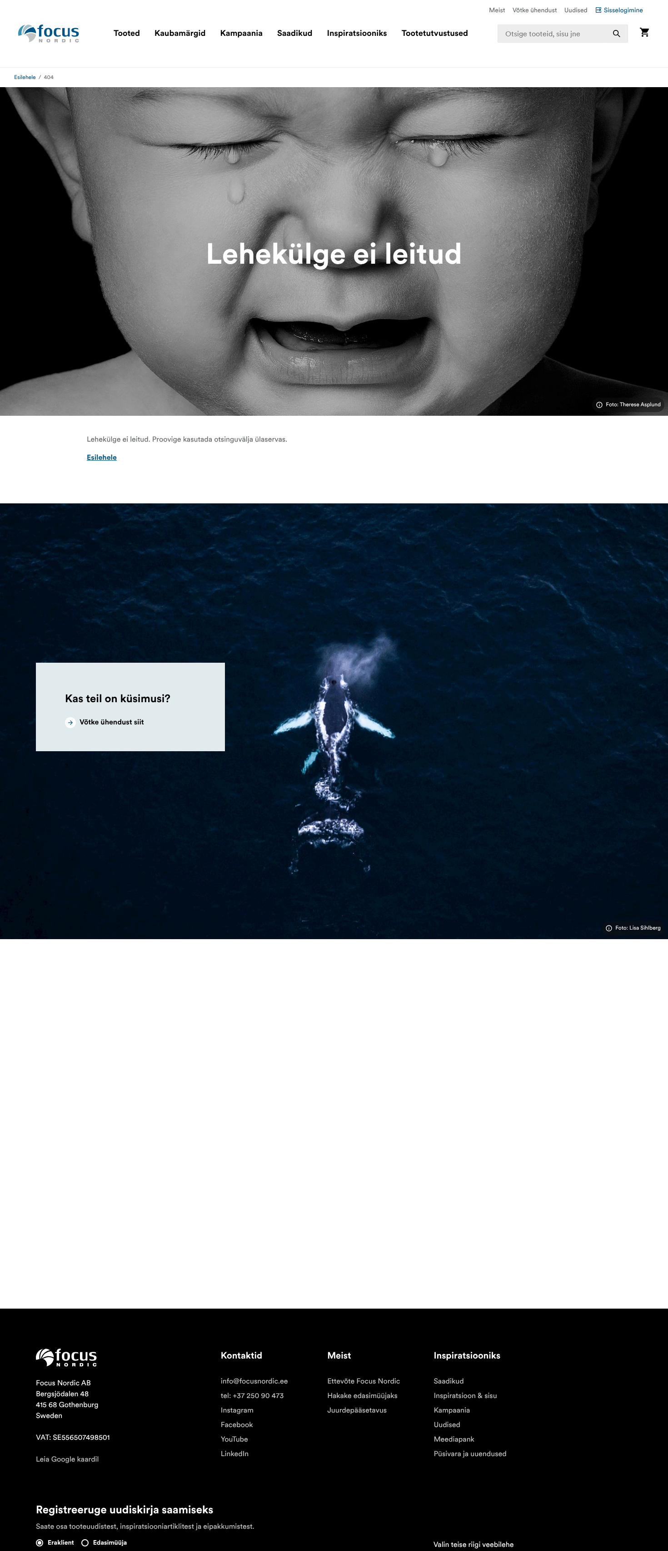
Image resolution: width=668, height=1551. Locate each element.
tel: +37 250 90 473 (252, 1395)
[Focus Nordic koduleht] (48, 34)
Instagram (237, 1410)
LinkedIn (235, 1453)
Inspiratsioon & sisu (465, 1395)
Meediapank (454, 1439)
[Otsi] (616, 34)
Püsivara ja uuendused (470, 1453)
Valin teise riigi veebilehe (474, 1544)
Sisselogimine (623, 10)
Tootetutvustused (435, 34)
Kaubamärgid (180, 34)
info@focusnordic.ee (254, 1381)
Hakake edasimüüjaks (362, 1395)
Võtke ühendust (535, 10)
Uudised (576, 10)
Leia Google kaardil (67, 1459)
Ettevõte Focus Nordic (363, 1381)
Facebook (237, 1424)
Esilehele (25, 77)
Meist (497, 10)
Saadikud (295, 34)
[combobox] (563, 34)
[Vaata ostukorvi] (644, 33)
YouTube (234, 1439)
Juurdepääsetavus (357, 1410)
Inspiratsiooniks (357, 34)
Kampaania (241, 34)
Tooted (127, 34)
